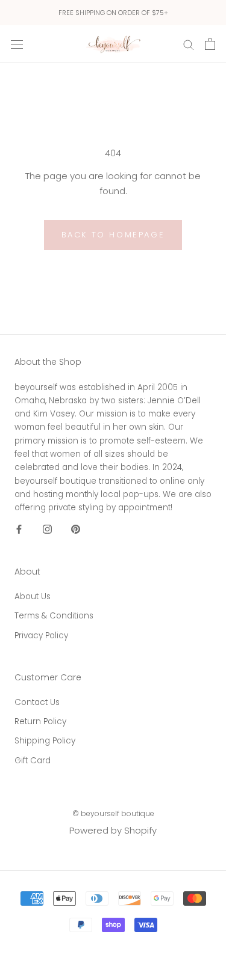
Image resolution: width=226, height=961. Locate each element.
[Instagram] (47, 528)
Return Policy (40, 721)
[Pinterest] (75, 528)
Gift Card (32, 760)
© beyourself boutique (113, 813)
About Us (32, 596)
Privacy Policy (41, 635)
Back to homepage (113, 234)
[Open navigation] (17, 44)
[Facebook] (19, 528)
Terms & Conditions (53, 615)
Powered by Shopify (113, 830)
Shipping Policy (44, 740)
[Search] (188, 43)
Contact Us (37, 702)
